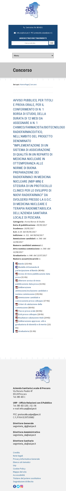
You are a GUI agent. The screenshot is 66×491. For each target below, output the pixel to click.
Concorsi (33, 84)
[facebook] (14, 486)
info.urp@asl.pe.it (23, 33)
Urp (14, 465)
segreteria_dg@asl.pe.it (24, 426)
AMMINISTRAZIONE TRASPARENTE (33, 38)
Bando (21, 263)
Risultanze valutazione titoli (31, 317)
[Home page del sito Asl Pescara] (33, 9)
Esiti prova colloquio (27, 314)
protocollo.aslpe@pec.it (42, 33)
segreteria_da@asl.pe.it (24, 434)
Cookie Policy (19, 468)
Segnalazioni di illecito (23, 481)
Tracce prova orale (27, 311)
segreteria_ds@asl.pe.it (24, 443)
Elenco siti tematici (21, 462)
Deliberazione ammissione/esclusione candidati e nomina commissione (31, 290)
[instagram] (21, 486)
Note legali (18, 455)
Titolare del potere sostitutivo (27, 478)
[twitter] (18, 486)
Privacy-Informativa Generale (26, 459)
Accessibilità (19, 475)
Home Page (24, 84)
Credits (16, 452)
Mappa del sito (20, 471)
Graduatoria (24, 331)
